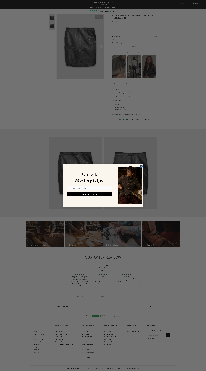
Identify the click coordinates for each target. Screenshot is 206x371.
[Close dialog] (141, 166)
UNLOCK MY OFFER (89, 194)
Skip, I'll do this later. (89, 200)
